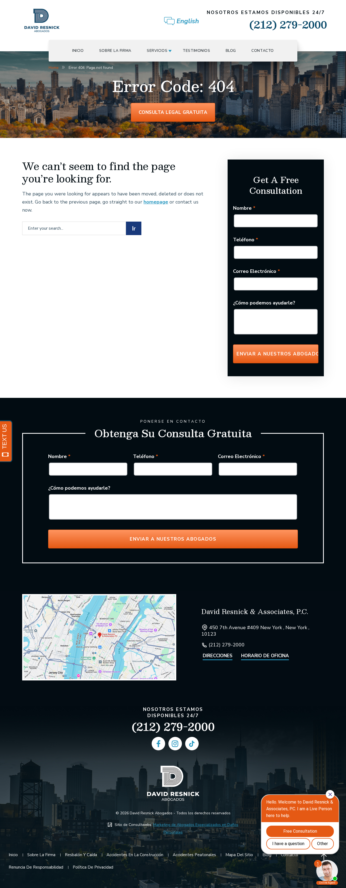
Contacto (262, 50)
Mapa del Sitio (239, 855)
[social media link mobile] (158, 743)
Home (54, 67)
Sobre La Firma (115, 50)
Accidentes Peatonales (194, 855)
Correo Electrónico (256, 271)
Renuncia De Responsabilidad (36, 867)
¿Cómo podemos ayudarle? (264, 303)
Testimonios (196, 50)
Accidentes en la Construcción (135, 855)
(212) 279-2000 (267, 21)
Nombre (244, 208)
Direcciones (217, 656)
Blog (231, 50)
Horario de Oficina (265, 656)
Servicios (157, 50)
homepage (156, 202)
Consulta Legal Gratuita (173, 112)
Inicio (78, 50)
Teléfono (245, 239)
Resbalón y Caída (81, 855)
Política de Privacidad (93, 867)
